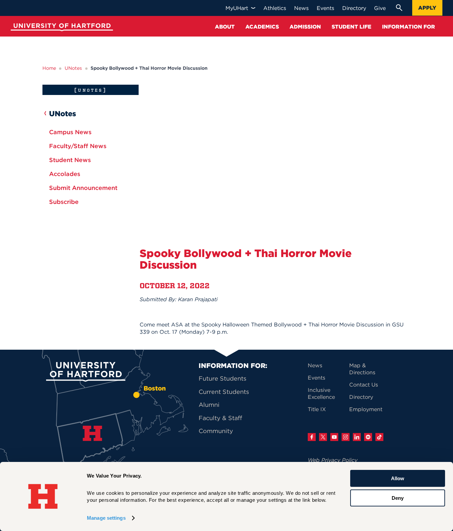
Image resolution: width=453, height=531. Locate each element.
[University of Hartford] (60, 28)
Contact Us (363, 384)
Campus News (70, 132)
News (315, 365)
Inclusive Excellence (321, 393)
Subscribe (64, 202)
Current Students (224, 392)
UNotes (73, 68)
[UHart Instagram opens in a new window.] (346, 437)
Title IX (317, 409)
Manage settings (106, 518)
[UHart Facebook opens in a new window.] (312, 437)
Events (316, 377)
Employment (365, 409)
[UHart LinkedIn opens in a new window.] (357, 437)
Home (49, 68)
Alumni (209, 404)
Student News (70, 160)
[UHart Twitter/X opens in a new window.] (323, 437)
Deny (398, 497)
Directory (361, 397)
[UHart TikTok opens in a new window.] (379, 437)
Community (216, 431)
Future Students (222, 378)
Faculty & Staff (220, 418)
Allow (397, 478)
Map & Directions (362, 369)
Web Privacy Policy (332, 460)
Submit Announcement (83, 188)
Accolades (64, 174)
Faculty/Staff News (77, 146)
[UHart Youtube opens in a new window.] (334, 437)
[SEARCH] (399, 8)
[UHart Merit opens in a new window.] (368, 437)
